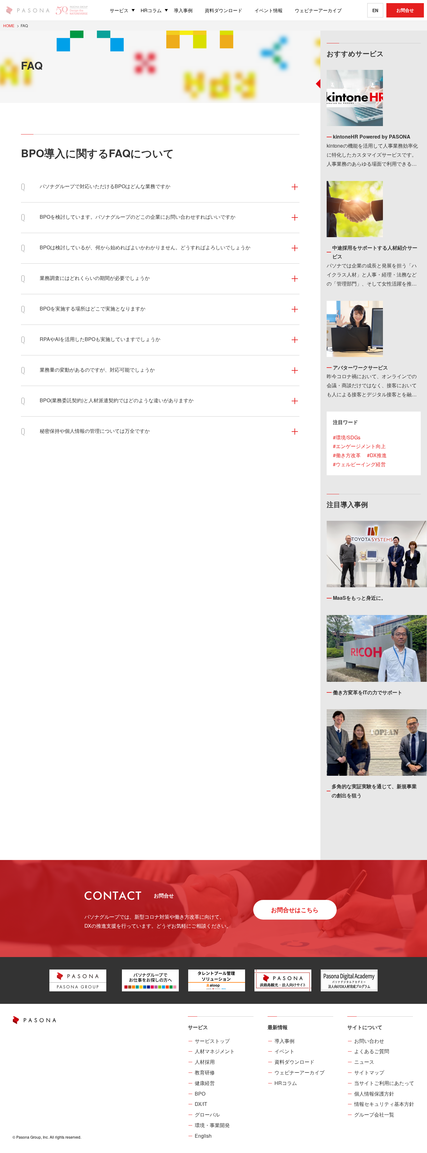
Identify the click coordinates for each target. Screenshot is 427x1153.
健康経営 (205, 1083)
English (203, 1135)
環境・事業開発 (212, 1125)
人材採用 (205, 1061)
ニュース (364, 1061)
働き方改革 (348, 455)
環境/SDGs (348, 437)
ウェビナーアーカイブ (299, 1072)
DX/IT (201, 1103)
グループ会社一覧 (374, 1114)
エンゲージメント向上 (361, 446)
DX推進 (378, 455)
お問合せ (405, 10)
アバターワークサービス (360, 367)
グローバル (207, 1114)
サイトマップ (369, 1072)
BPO (200, 1093)
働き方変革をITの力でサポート (367, 692)
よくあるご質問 (371, 1051)
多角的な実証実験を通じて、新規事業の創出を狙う (374, 791)
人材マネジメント (215, 1051)
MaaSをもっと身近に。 (359, 597)
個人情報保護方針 (374, 1093)
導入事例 (284, 1040)
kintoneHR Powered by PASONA (371, 136)
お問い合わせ (369, 1040)
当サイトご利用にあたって (384, 1083)
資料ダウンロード (294, 1061)
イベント (284, 1051)
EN (375, 10)
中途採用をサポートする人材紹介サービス (374, 252)
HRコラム (285, 1083)
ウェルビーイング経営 (361, 464)
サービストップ (212, 1040)
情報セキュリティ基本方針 (384, 1103)
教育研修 (205, 1072)
